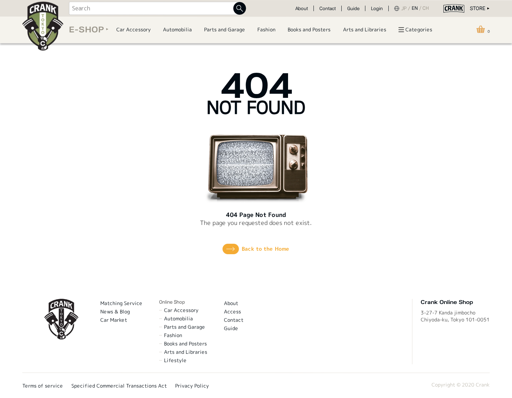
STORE (477, 8)
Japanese (406, 8)
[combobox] (154, 8)
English (417, 8)
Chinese (427, 8)
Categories (418, 29)
